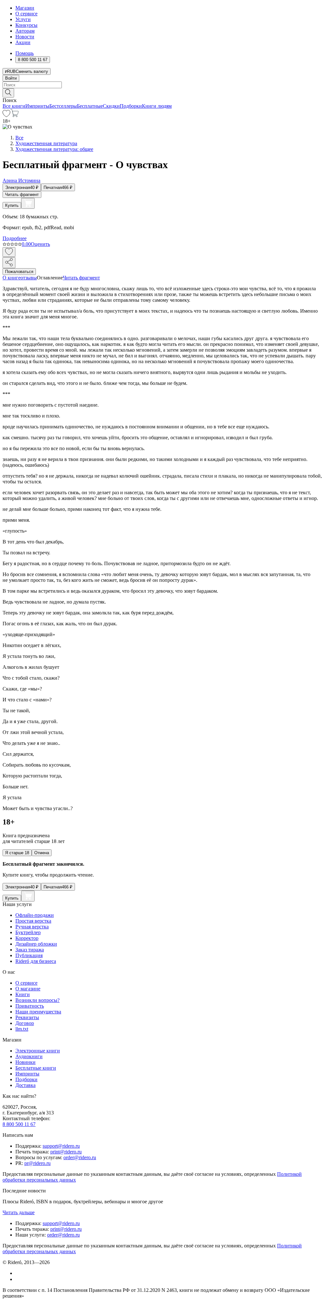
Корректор (26, 938)
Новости (24, 36)
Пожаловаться (19, 271)
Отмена (41, 852)
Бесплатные (90, 106)
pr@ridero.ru (37, 1163)
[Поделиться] (9, 262)
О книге (11, 277)
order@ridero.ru (79, 1157)
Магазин (24, 8)
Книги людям (157, 106)
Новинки (25, 1062)
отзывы (28, 277)
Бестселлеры (63, 106)
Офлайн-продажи (34, 915)
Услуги (23, 19)
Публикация (29, 955)
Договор (24, 1023)
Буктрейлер (28, 932)
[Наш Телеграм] (18, 1279)
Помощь (24, 53)
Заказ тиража (29, 949)
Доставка (25, 1085)
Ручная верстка (32, 926)
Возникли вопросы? (37, 1000)
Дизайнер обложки (36, 944)
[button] (164, 92)
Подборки (131, 106)
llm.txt (21, 1029)
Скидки (111, 106)
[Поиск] (8, 93)
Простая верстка (33, 921)
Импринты (37, 106)
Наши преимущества (38, 1011)
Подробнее (15, 238)
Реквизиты (27, 1017)
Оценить (40, 244)
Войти (11, 78)
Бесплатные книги (35, 1068)
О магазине (27, 988)
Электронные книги (37, 1050)
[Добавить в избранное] (9, 252)
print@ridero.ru (66, 1151)
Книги (22, 994)
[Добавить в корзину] (28, 203)
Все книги (14, 106)
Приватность (29, 1006)
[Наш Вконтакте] (18, 1273)
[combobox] (164, 85)
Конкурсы (26, 25)
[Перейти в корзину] (14, 115)
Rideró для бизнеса (35, 961)
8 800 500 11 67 (19, 1124)
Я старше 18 (17, 852)
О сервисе (26, 13)
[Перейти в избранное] (6, 115)
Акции (22, 42)
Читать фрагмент (22, 194)
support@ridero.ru (61, 1146)
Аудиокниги (29, 1056)
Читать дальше (19, 1212)
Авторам (25, 31)
